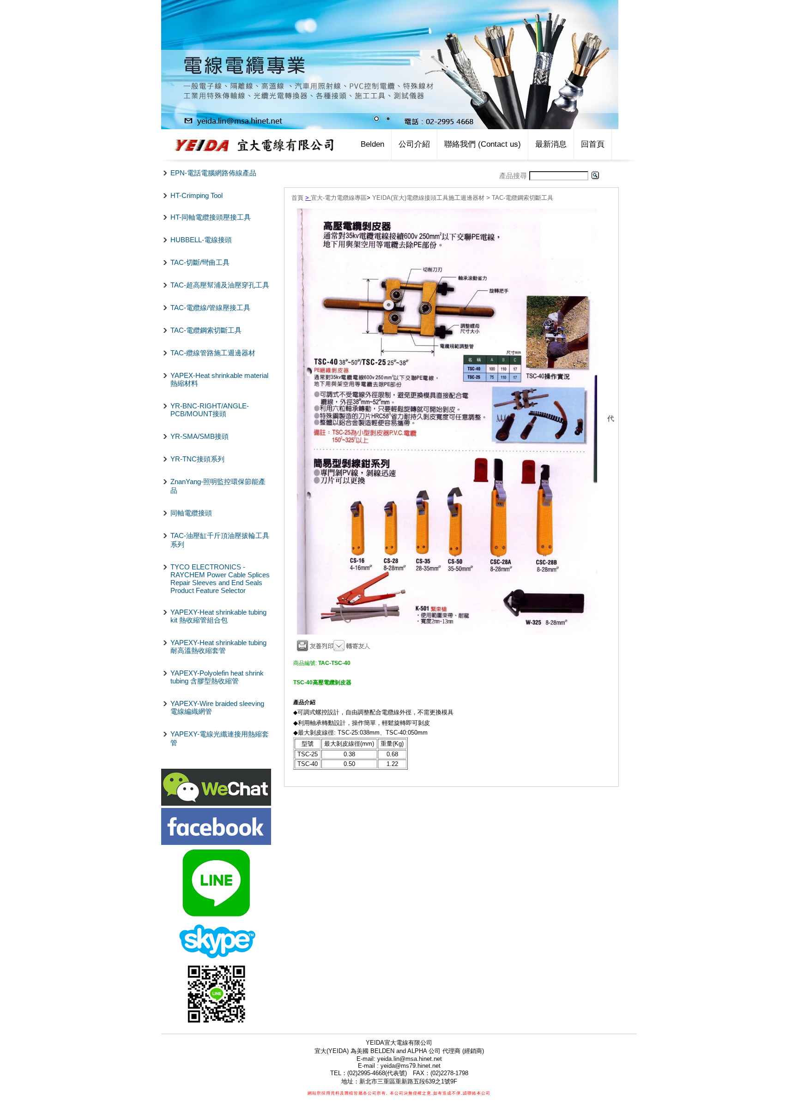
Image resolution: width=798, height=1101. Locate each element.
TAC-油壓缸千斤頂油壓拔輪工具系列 (219, 540)
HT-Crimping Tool (196, 195)
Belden (372, 144)
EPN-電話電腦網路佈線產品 (213, 173)
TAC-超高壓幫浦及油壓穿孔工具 (219, 285)
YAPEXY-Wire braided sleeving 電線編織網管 (217, 707)
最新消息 (551, 144)
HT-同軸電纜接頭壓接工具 (210, 217)
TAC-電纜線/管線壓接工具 (210, 307)
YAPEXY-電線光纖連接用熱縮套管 (219, 738)
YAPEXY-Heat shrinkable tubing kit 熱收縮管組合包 (218, 616)
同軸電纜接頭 (191, 513)
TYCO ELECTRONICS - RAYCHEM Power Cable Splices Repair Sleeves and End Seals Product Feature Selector (220, 578)
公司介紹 (414, 144)
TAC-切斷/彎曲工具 (200, 262)
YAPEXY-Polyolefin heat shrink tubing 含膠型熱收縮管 (217, 677)
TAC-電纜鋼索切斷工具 (206, 330)
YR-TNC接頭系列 (197, 459)
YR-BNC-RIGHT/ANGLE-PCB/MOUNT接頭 (209, 410)
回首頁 (593, 144)
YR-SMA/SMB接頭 (199, 436)
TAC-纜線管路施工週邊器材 (212, 353)
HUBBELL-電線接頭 (201, 240)
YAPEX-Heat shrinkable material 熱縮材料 (219, 379)
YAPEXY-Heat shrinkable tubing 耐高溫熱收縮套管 (218, 646)
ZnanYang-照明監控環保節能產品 (218, 486)
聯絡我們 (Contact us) (482, 144)
